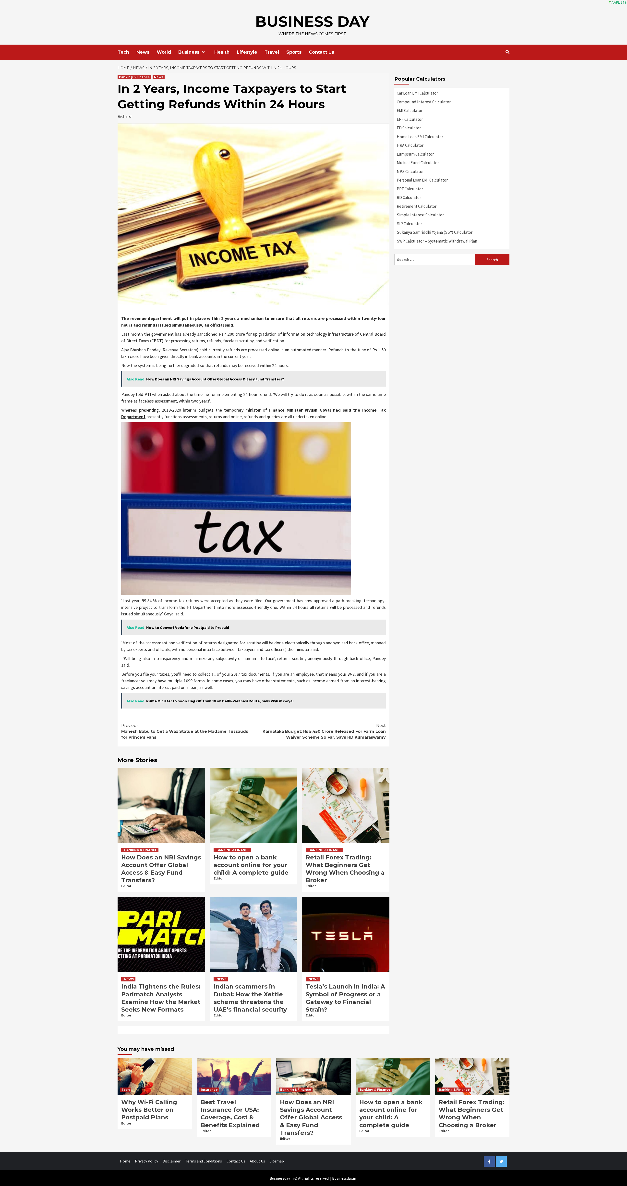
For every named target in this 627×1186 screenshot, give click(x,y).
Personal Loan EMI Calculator (422, 180)
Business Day (312, 21)
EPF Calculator (410, 119)
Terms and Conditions (203, 1161)
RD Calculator (409, 197)
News (142, 52)
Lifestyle (247, 52)
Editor (126, 886)
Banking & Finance (134, 77)
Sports (293, 52)
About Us (257, 1161)
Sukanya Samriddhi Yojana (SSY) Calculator (434, 232)
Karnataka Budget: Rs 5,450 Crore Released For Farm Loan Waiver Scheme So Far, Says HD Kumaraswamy (324, 731)
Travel (272, 52)
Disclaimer (172, 1161)
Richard (125, 116)
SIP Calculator (409, 223)
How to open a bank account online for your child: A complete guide (251, 865)
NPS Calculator (410, 171)
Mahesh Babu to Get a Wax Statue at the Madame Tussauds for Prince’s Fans (184, 731)
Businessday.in (344, 1178)
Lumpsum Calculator (415, 154)
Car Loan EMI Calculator (417, 93)
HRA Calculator (410, 145)
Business (188, 52)
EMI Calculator (409, 110)
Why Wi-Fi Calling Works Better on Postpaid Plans (149, 1110)
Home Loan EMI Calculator (420, 136)
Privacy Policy (146, 1161)
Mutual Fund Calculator (418, 162)
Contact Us (321, 52)
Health (221, 52)
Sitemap (277, 1161)
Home (125, 1161)
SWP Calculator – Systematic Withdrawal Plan (437, 241)
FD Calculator (409, 128)
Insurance (209, 1089)
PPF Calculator (410, 189)
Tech (123, 52)
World (164, 52)
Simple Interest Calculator (420, 215)
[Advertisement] (451, 304)
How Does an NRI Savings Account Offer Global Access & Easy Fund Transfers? (311, 1117)
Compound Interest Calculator (424, 102)
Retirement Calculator (416, 206)
